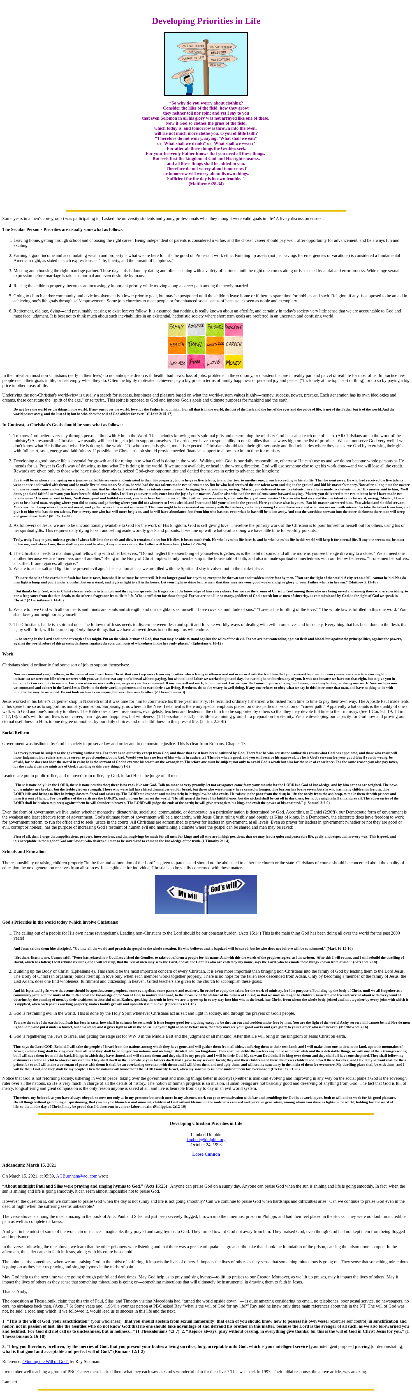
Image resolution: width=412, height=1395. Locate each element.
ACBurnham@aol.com (76, 1176)
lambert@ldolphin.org (206, 1139)
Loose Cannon (206, 1154)
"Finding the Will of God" (45, 1361)
